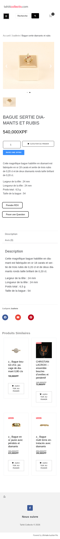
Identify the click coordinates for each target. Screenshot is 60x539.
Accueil (6, 35)
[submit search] (35, 15)
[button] (6, 66)
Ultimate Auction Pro (50, 535)
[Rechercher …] (23, 15)
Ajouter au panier (39, 144)
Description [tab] (11, 233)
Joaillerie (16, 35)
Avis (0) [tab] (9, 240)
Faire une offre (13, 152)
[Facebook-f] (30, 508)
